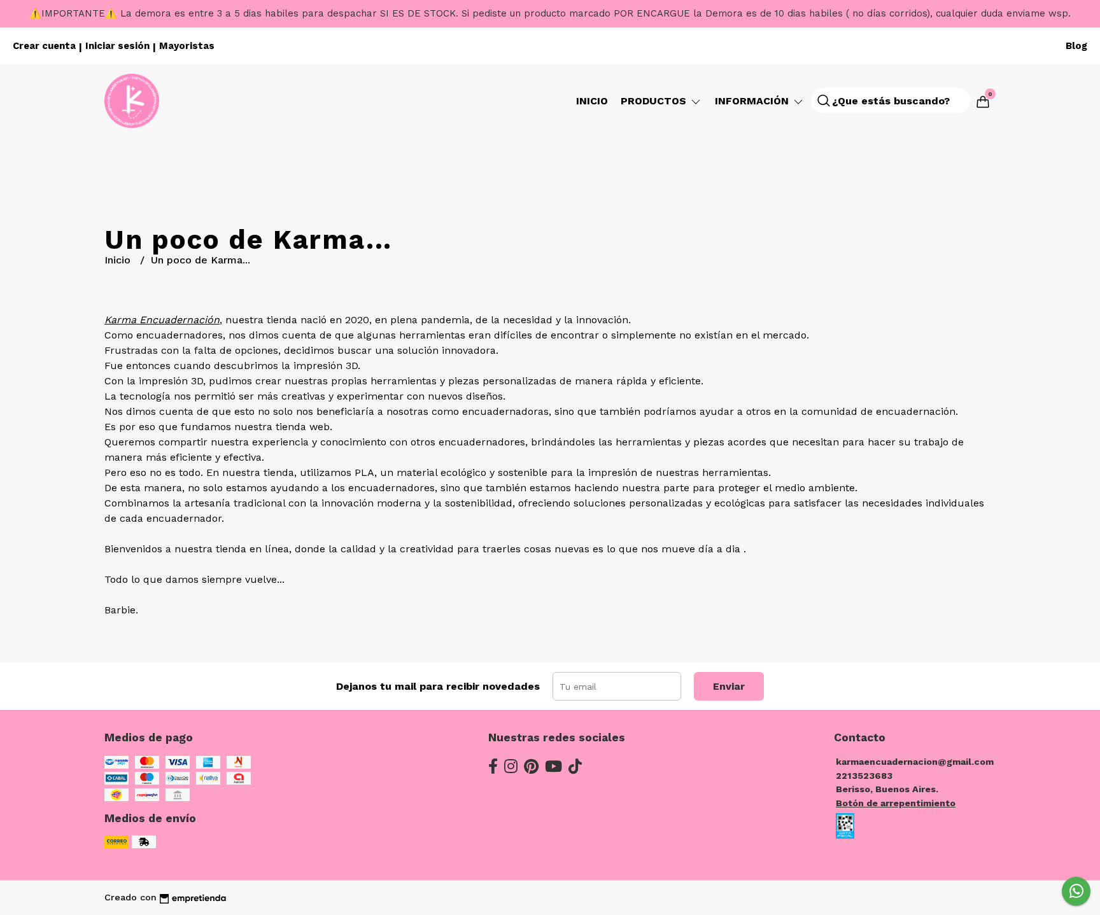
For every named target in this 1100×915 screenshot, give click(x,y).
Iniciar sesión (117, 46)
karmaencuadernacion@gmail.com (915, 762)
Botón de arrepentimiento (895, 803)
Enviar (729, 686)
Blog (1076, 46)
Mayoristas (187, 46)
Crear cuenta (44, 46)
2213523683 (864, 776)
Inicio (592, 101)
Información (753, 101)
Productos (655, 101)
